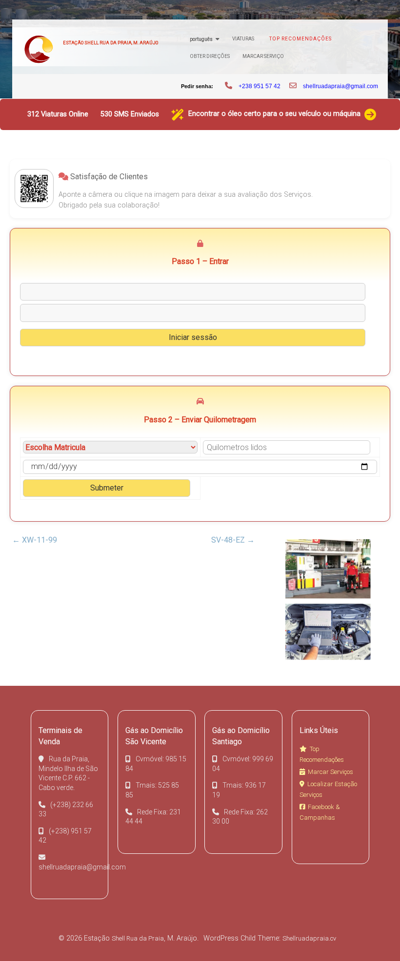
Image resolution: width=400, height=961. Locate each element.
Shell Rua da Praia (138, 938)
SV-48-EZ (233, 540)
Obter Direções (210, 56)
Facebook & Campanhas (320, 812)
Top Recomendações (300, 38)
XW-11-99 (34, 540)
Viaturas (243, 38)
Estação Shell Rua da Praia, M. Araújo (110, 42)
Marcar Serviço (263, 56)
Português (201, 39)
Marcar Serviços (330, 771)
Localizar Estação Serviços (328, 789)
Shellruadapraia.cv (309, 938)
